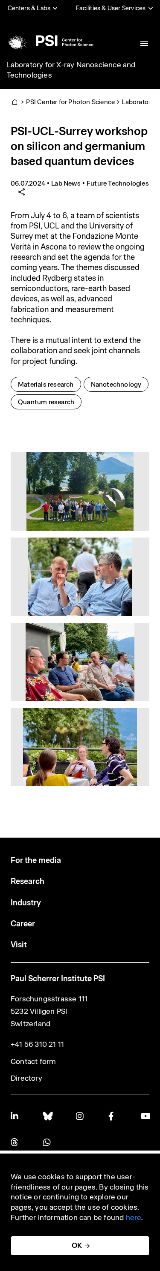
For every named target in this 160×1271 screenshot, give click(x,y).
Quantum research (49, 402)
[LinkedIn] (15, 1116)
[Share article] (21, 192)
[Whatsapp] (47, 1142)
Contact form (33, 1061)
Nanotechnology (119, 384)
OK (77, 1245)
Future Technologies (118, 183)
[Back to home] (49, 40)
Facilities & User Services (110, 8)
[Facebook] (112, 1116)
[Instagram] (80, 1116)
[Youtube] (145, 1116)
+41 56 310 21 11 (37, 1044)
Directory (26, 1078)
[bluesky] (47, 1116)
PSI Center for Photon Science (70, 101)
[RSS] (15, 1142)
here (134, 1217)
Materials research (49, 384)
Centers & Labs (29, 8)
